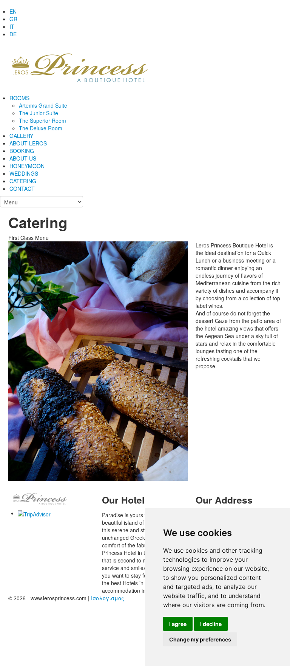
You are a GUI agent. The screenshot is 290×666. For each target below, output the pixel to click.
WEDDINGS (23, 173)
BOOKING (21, 151)
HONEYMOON (27, 166)
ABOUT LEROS (28, 143)
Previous (17, 348)
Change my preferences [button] (200, 639)
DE (13, 34)
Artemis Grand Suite (43, 105)
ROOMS (19, 98)
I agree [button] (178, 624)
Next (179, 348)
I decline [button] (211, 624)
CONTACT (22, 188)
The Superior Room (42, 120)
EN (13, 11)
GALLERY (21, 135)
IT (11, 26)
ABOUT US (22, 158)
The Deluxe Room (40, 128)
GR (13, 19)
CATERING (22, 181)
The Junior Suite (38, 113)
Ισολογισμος (107, 598)
